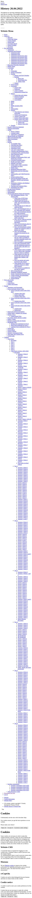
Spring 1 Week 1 (22, 498)
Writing (16, 83)
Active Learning (18, 90)
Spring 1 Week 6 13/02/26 (22, 404)
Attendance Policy (16, 148)
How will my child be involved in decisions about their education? (22, 221)
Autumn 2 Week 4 (23, 504)
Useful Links (11, 336)
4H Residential (22, 635)
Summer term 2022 (19, 301)
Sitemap (6, 797)
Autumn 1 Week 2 (23, 517)
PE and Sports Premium (14, 189)
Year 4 (12, 346)
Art (12, 69)
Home (5, 34)
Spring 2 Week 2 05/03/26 (22, 398)
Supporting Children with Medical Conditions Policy (20, 183)
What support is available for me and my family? (22, 268)
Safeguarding (14, 109)
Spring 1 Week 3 (22, 495)
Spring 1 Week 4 (22, 545)
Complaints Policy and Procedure (20, 152)
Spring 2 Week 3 (22, 486)
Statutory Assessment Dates (15, 333)
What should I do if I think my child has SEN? (22, 206)
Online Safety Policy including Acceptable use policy (19, 165)
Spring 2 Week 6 (22, 534)
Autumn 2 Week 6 (23, 501)
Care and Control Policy (17, 149)
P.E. (12, 104)
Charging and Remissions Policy (20, 151)
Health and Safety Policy (17, 162)
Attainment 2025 (15, 52)
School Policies (15, 278)
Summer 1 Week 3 (23, 478)
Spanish (13, 125)
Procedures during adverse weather (17, 317)
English (13, 74)
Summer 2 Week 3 (23, 470)
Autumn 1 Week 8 (23, 510)
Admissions (11, 49)
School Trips (17, 87)
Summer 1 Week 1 (23, 481)
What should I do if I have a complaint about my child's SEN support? (21, 265)
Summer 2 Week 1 (23, 473)
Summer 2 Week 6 (23, 725)
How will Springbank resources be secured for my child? (21, 233)
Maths (12, 101)
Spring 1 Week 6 (22, 490)
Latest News (11, 283)
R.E (12, 107)
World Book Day (22, 80)
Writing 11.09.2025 (23, 666)
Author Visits (21, 81)
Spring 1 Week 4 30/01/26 (22, 410)
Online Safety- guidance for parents (17, 313)
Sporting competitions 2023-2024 (20, 788)
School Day (11, 328)
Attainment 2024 (15, 54)
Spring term (17, 310)
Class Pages (11, 339)
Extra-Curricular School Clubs (16, 289)
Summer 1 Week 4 (23, 476)
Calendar (10, 281)
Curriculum (11, 68)
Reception (13, 340)
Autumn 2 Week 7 (23, 499)
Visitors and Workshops (20, 115)
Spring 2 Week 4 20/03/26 (22, 392)
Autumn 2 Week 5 (23, 502)
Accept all (10, 827)
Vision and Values (12, 39)
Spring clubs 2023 (19, 295)
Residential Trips (12, 322)
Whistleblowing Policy (17, 187)
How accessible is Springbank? (22, 242)
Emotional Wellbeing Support (19, 272)
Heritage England (19, 96)
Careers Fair (21, 122)
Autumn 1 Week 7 (23, 511)
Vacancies (10, 46)
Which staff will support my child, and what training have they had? (22, 202)
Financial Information (13, 128)
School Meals (11, 330)
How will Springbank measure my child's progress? (22, 212)
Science (13, 110)
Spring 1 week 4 (22, 493)
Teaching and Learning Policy (19, 186)
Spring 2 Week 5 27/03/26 (22, 389)
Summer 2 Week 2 (23, 523)
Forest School (14, 84)
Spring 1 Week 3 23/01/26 (22, 413)
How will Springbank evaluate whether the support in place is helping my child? (22, 228)
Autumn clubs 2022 (19, 293)
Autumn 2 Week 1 (23, 508)
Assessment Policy (16, 146)
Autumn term (18, 308)
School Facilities (12, 45)
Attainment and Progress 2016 (19, 63)
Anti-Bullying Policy (16, 145)
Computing (14, 71)
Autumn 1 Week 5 (23, 514)
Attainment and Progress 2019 (19, 59)
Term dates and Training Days (16, 334)
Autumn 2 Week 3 (23, 505)
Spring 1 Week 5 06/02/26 (22, 407)
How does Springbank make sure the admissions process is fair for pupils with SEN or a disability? (22, 246)
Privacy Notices (15, 131)
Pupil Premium (12, 190)
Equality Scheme (15, 155)
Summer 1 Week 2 (23, 472)
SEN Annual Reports (16, 271)
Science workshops (23, 121)
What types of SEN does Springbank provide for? (21, 198)
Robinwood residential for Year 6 (20, 324)
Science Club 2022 (23, 124)
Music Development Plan (14, 137)
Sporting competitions (13, 784)
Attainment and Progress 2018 (19, 60)
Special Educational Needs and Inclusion (19, 193)
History (13, 93)
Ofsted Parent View (16, 316)
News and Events (9, 280)
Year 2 (12, 343)
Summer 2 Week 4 (23, 469)
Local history (17, 99)
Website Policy (8, 800)
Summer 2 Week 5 (23, 467)
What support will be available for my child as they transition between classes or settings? (22, 251)
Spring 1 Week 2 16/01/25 (22, 416)
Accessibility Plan (16, 143)
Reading (16, 77)
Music (12, 102)
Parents (6, 286)
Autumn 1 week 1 (22, 519)
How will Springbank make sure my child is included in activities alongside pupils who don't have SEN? (22, 238)
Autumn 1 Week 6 (23, 513)
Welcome (10, 37)
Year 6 (12, 349)
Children (6, 337)
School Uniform (12, 331)
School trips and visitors (20, 95)
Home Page (4, 4)
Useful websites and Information (19, 275)
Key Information (8, 48)
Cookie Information (9, 799)
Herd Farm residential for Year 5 (19, 325)
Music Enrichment (12, 139)
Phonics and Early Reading (21, 75)
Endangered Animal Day (21, 92)
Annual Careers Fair (19, 116)
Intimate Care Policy (16, 163)
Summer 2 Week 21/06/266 (22, 366)
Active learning (18, 98)
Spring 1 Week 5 (22, 492)
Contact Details (12, 40)
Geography (14, 86)
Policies (10, 142)
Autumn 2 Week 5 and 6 (24, 599)
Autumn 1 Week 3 (23, 567)
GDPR (9, 130)
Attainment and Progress (14, 51)
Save (15, 896)
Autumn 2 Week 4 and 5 (24, 554)
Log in (2, 3)
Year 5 (12, 348)
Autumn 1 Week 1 (23, 617)
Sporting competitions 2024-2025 (20, 787)
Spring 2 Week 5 (22, 482)
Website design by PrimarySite (12, 806)
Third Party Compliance (17, 134)
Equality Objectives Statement (16, 127)
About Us (6, 36)
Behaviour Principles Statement (16, 65)
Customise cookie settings (20, 827)
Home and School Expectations (16, 311)
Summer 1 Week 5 (23, 475)
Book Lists (21, 78)
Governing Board (12, 43)
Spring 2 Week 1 (22, 489)
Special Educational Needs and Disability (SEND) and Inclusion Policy (20, 180)
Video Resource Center (14, 791)
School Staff (11, 42)
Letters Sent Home (13, 284)
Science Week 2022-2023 (21, 118)
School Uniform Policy (17, 177)
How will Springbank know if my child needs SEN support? (22, 209)
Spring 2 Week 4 (22, 484)
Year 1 (12, 342)
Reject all (3, 827)
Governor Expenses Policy (18, 160)
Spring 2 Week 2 (22, 487)
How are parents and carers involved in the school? (21, 260)
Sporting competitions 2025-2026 (20, 785)
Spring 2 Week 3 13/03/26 (22, 395)
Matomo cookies (9, 865)
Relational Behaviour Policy (18, 169)
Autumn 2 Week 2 (23, 507)
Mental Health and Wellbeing (15, 136)
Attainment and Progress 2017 (19, 62)
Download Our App (9, 793)
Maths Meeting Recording (22, 619)
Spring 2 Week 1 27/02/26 (22, 401)
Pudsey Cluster (12, 319)
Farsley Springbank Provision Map (20, 274)
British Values (11, 66)
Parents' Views (11, 314)
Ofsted (9, 140)
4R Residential (22, 637)
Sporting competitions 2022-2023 (20, 790)
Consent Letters (15, 133)
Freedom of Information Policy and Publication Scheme (20, 158)
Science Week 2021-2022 (21, 119)
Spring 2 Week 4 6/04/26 (24, 387)
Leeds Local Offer (16, 277)
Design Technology (16, 72)
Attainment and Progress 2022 (19, 57)
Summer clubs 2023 (19, 296)
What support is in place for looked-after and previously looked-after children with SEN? (21, 256)
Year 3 (12, 345)
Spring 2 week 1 (22, 540)
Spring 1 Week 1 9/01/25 (24, 419)
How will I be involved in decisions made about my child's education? (21, 216)
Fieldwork (17, 89)
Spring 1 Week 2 (22, 496)
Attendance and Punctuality (15, 287)
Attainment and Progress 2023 (19, 56)
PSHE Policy (14, 168)
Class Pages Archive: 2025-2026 (20, 351)
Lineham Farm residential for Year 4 (20, 327)
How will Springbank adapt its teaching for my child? (22, 224)
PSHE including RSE (17, 105)
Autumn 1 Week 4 (23, 516)
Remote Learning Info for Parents (17, 320)
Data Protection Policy (17, 154)
